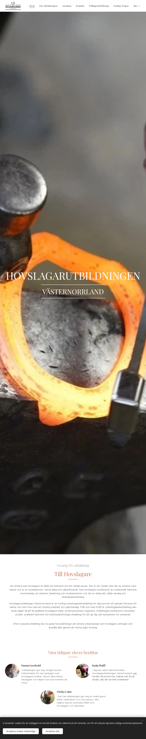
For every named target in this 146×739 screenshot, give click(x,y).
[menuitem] (33, 5)
